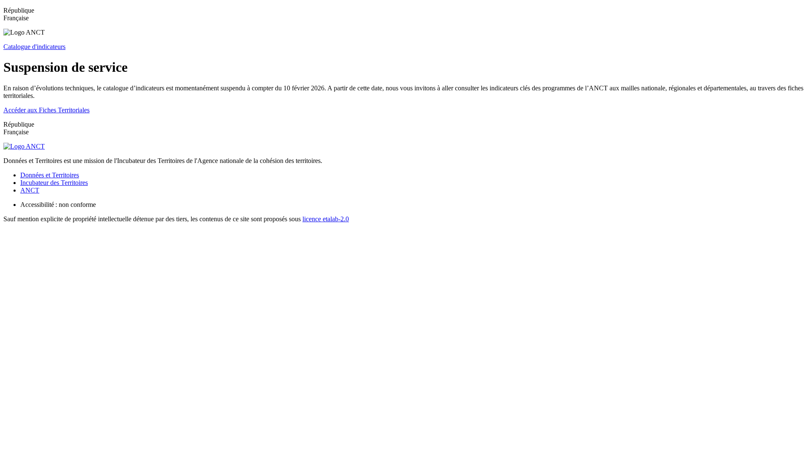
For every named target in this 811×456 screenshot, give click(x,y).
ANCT (29, 190)
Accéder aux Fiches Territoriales (46, 110)
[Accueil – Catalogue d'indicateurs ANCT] (24, 146)
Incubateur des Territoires (54, 182)
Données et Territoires (49, 175)
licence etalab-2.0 (325, 219)
